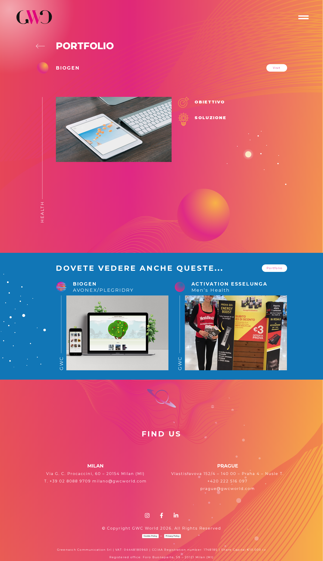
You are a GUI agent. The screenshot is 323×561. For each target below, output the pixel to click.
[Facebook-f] (161, 515)
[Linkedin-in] (176, 515)
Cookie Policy (150, 536)
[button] (276, 68)
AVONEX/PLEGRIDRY (103, 290)
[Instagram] (147, 515)
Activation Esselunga (229, 284)
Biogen (85, 284)
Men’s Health (210, 290)
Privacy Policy (172, 536)
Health (42, 212)
